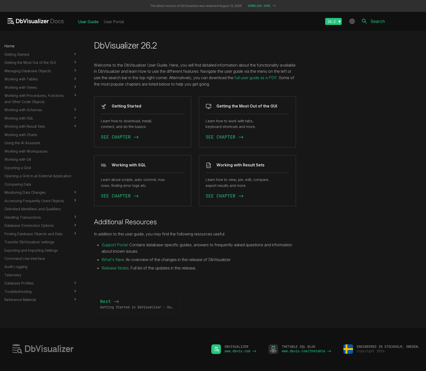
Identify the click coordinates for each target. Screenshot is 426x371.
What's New (113, 259)
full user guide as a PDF (255, 77)
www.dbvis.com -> (240, 351)
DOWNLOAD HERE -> (262, 6)
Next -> (140, 304)
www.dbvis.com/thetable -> (306, 351)
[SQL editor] (105, 349)
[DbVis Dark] (352, 21)
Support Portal (114, 244)
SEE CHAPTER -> (120, 137)
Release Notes (115, 267)
